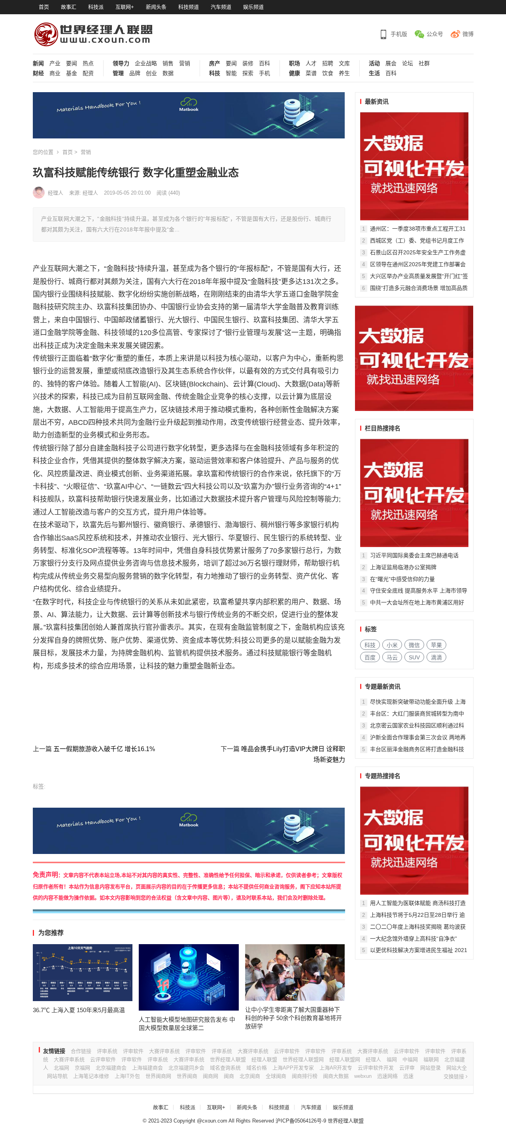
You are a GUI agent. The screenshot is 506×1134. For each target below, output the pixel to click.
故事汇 (68, 7)
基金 (71, 73)
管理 (118, 73)
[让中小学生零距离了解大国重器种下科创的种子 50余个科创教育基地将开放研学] (295, 972)
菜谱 (311, 73)
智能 (231, 73)
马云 (392, 657)
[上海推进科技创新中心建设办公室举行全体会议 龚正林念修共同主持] (414, 840)
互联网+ (124, 7)
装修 (247, 63)
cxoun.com (214, 1121)
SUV (414, 657)
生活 (374, 73)
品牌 (134, 73)
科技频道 (188, 7)
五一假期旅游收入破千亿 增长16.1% (104, 749)
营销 (184, 63)
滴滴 (436, 657)
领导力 (121, 63)
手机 (264, 73)
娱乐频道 (253, 7)
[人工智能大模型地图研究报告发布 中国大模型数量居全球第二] (189, 977)
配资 (88, 73)
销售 (168, 63)
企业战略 (146, 63)
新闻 (38, 63)
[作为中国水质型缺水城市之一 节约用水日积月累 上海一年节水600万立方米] (414, 493)
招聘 (327, 63)
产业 (54, 63)
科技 (214, 73)
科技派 (96, 7)
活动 (374, 63)
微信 (414, 645)
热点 (88, 63)
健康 (294, 73)
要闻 (71, 63)
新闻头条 (156, 7)
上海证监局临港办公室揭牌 (403, 567)
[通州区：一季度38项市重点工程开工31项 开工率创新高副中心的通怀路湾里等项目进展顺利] (414, 166)
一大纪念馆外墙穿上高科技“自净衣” (413, 938)
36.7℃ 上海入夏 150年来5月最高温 (79, 1010)
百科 (264, 63)
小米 (392, 645)
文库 (344, 63)
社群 (424, 63)
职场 (294, 63)
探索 (247, 73)
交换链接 (455, 1076)
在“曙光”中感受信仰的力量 (402, 579)
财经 (38, 73)
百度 (370, 657)
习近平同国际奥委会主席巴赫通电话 (414, 555)
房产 (214, 63)
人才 (311, 63)
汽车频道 (221, 7)
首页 (44, 7)
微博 (468, 34)
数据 (168, 73)
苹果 (436, 645)
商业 (54, 73)
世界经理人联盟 (346, 1121)
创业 (151, 73)
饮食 (327, 73)
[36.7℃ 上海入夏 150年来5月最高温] (83, 972)
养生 (344, 73)
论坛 (407, 63)
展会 (390, 63)
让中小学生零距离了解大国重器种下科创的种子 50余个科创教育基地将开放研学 (293, 1018)
